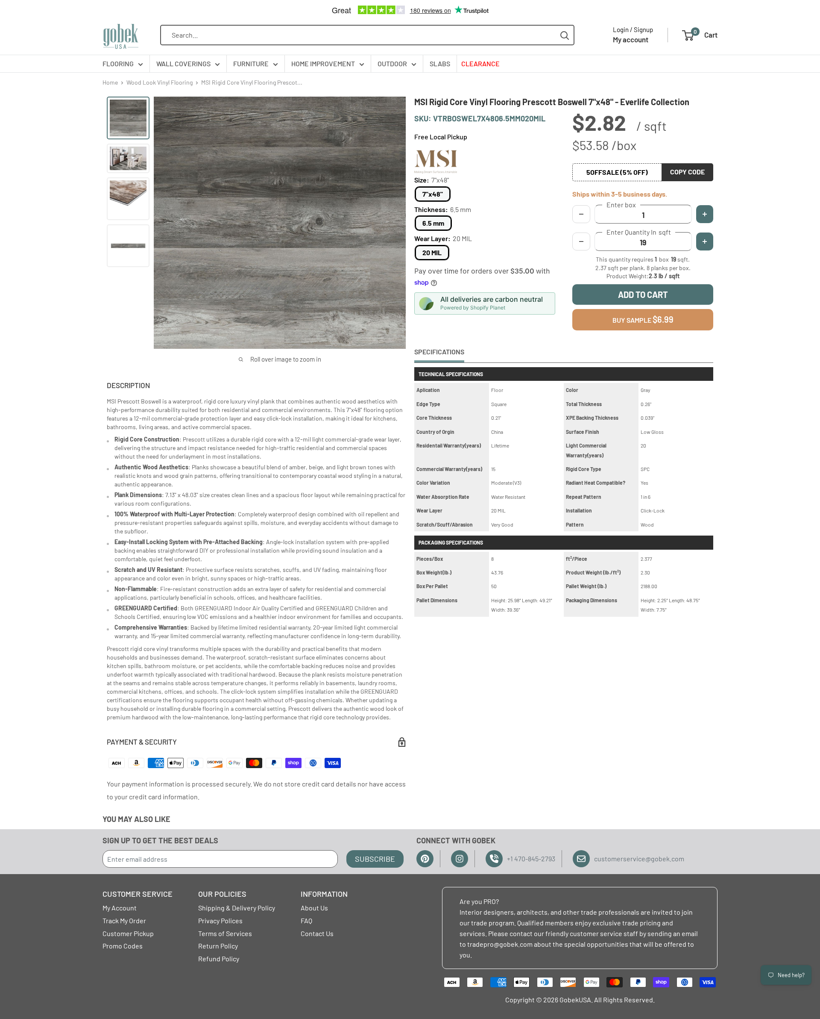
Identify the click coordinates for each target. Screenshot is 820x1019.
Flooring (118, 63)
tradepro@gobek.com (500, 944)
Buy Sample (643, 319)
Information (324, 893)
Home (110, 82)
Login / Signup (633, 29)
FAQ (306, 920)
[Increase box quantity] (704, 214)
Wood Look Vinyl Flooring (159, 82)
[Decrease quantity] (581, 241)
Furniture (251, 63)
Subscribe (375, 858)
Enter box (621, 204)
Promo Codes (122, 946)
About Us (314, 908)
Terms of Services (225, 933)
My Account (119, 908)
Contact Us (317, 933)
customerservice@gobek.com (639, 858)
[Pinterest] (425, 858)
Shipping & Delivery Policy (236, 908)
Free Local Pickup (440, 137)
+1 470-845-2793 (531, 858)
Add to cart (643, 294)
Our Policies (222, 893)
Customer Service (137, 893)
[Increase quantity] (704, 241)
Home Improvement (323, 63)
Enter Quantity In (638, 232)
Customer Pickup (128, 933)
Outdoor (392, 63)
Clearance (480, 63)
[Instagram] (459, 858)
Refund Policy (218, 958)
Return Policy (218, 946)
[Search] (564, 35)
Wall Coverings (183, 63)
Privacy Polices (220, 920)
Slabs (440, 63)
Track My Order (124, 920)
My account (630, 39)
